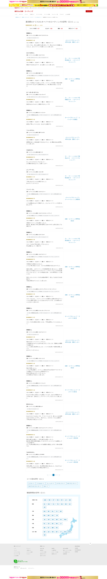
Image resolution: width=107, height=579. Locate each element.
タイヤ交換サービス (66, 552)
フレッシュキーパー (50, 483)
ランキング (61, 14)
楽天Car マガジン (43, 553)
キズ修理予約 (54, 550)
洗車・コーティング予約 (67, 550)
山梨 (44, 507)
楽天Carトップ (18, 17)
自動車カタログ (54, 553)
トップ (16, 14)
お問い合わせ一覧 (23, 568)
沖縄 (44, 534)
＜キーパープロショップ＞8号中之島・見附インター (72, 41)
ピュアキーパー (32, 483)
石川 (57, 511)
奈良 (61, 519)
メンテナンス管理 (43, 552)
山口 (61, 523)
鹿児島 (69, 531)
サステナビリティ (31, 568)
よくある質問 (67, 14)
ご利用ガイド (32, 14)
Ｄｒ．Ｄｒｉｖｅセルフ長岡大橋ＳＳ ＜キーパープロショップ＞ (72, 60)
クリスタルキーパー (38, 17)
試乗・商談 (42, 548)
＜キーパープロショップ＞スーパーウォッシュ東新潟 (72, 198)
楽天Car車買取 (65, 548)
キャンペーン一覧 (55, 14)
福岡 (44, 531)
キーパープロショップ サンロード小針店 (72, 317)
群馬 (66, 504)
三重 (57, 515)
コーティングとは (39, 14)
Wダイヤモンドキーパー (72, 483)
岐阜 (53, 515)
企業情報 (76, 548)
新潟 (44, 511)
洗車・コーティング (25, 17)
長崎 (53, 531)
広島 (48, 523)
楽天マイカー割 (42, 555)
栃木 (70, 504)
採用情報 (76, 551)
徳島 (44, 527)
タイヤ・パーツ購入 (55, 552)
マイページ (21, 14)
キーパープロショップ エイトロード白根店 (72, 118)
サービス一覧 (16, 568)
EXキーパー (46, 486)
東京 (44, 504)
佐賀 (48, 531)
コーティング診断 (47, 14)
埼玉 (53, 504)
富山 (53, 511)
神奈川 (49, 504)
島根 (57, 523)
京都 (53, 519)
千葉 (58, 504)
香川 (48, 527)
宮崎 (65, 531)
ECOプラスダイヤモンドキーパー (35, 486)
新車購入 (53, 548)
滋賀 (57, 519)
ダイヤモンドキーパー (61, 483)
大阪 (44, 519)
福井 (61, 511)
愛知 (44, 515)
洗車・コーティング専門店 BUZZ (72, 79)
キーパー (31, 17)
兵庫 (48, 519)
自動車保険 (65, 553)
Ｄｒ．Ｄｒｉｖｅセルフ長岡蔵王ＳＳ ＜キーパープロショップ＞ (72, 99)
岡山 (44, 523)
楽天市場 (90, 7)
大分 (61, 531)
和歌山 (65, 519)
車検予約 (41, 550)
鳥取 (53, 523)
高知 (57, 527)
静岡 (48, 515)
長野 (48, 511)
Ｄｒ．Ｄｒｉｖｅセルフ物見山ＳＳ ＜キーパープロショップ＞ (72, 158)
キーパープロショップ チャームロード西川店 (72, 437)
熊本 (57, 531)
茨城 (62, 504)
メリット (26, 14)
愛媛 (53, 527)
